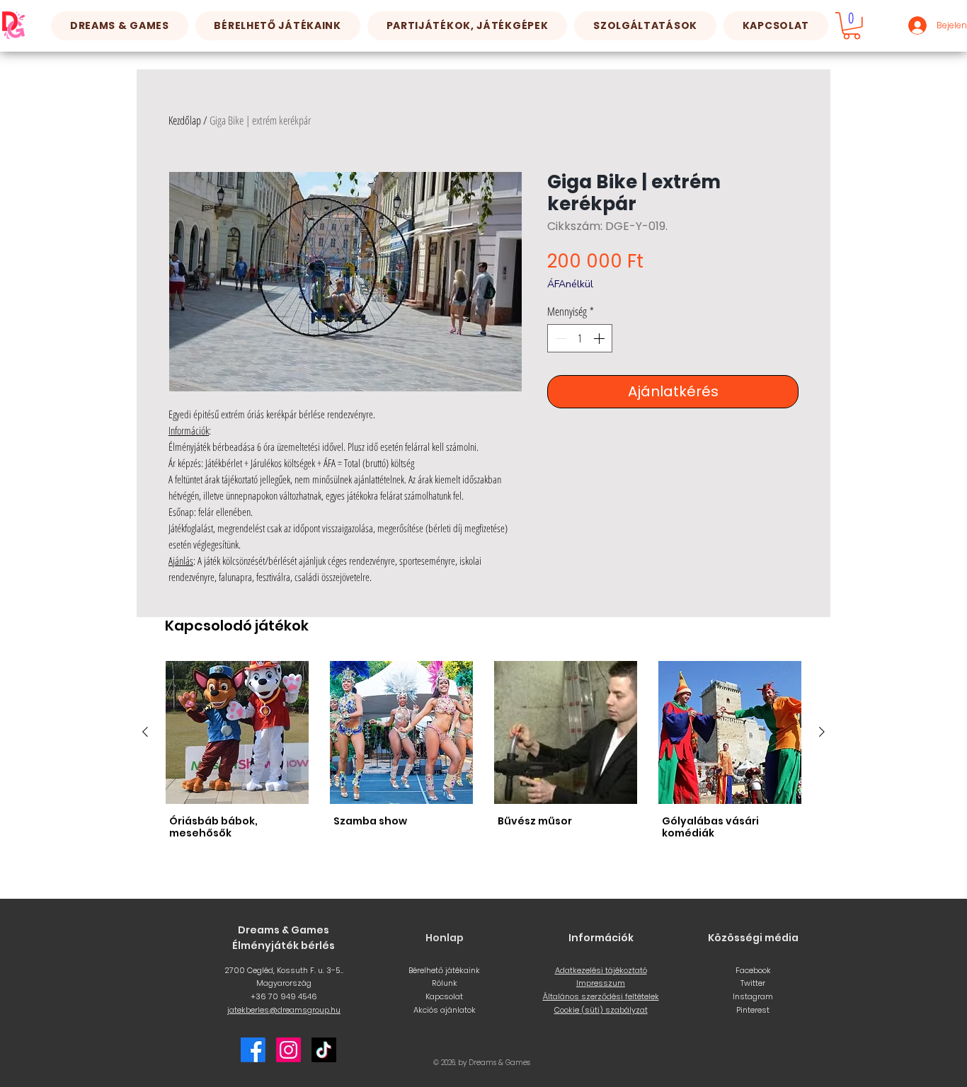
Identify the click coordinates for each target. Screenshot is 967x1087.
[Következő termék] (821, 731)
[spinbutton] (579, 338)
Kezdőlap (184, 120)
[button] (278, 26)
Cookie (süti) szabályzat (601, 1010)
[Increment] (600, 338)
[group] (483, 752)
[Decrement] (559, 338)
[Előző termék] (145, 731)
